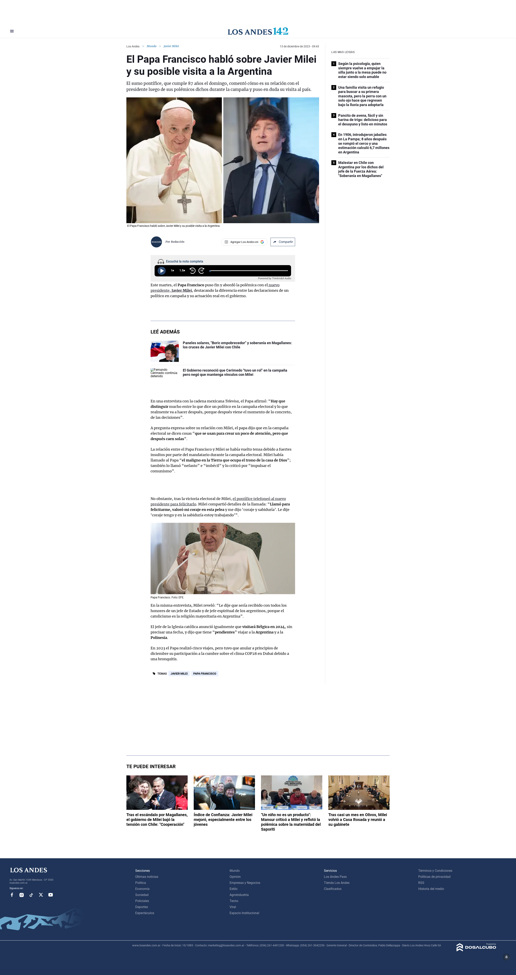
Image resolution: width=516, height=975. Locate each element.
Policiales (142, 901)
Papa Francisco (204, 673)
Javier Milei (179, 673)
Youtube (50, 894)
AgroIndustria (239, 895)
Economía (142, 889)
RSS (421, 883)
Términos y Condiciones (435, 871)
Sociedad (142, 895)
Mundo (151, 46)
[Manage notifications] (506, 957)
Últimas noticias (146, 877)
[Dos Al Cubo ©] (476, 950)
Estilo (233, 889)
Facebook (11, 894)
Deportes (141, 907)
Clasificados (332, 889)
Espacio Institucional (244, 913)
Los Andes (132, 46)
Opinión (235, 877)
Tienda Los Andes (337, 883)
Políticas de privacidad (434, 877)
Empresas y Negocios (245, 883)
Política (140, 883)
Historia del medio (431, 889)
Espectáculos (144, 913)
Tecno (234, 901)
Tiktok (31, 894)
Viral (233, 907)
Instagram (21, 894)
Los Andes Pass (335, 877)
